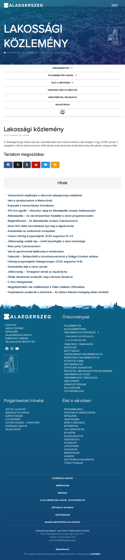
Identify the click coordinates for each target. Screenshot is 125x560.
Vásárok (69, 456)
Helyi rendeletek (73, 364)
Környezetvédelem (75, 384)
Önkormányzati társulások (80, 378)
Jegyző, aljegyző (15, 409)
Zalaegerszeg (23, 5)
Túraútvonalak (73, 463)
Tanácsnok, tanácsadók (78, 344)
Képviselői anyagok (62, 508)
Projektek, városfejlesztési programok (88, 371)
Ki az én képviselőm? (76, 340)
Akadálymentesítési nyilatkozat (62, 522)
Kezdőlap (13, 52)
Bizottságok (71, 351)
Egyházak (70, 433)
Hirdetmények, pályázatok (62, 97)
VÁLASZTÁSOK (62, 105)
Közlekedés (70, 449)
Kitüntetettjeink (74, 361)
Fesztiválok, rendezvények (80, 413)
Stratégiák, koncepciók (78, 368)
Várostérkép (71, 381)
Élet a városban (61, 83)
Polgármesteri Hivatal (60, 75)
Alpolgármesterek (75, 329)
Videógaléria (71, 419)
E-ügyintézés (12, 419)
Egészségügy (72, 439)
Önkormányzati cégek (77, 374)
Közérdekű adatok (16, 426)
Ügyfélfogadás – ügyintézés (22, 423)
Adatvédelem (62, 515)
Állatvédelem (72, 388)
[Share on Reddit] (36, 165)
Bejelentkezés (62, 549)
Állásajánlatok (73, 436)
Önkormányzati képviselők (80, 332)
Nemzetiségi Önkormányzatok (82, 358)
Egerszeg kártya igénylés (62, 90)
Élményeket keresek (17, 338)
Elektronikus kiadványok (79, 460)
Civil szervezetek (74, 429)
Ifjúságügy (70, 443)
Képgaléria (11, 332)
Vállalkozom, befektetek (20, 342)
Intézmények (71, 426)
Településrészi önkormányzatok (83, 354)
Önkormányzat (60, 68)
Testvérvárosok (74, 391)
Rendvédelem (71, 453)
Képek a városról (74, 423)
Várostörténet (14, 328)
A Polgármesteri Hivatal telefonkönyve (62, 500)
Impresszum (62, 486)
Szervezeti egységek (17, 413)
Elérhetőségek (14, 416)
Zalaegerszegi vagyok (18, 335)
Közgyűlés (70, 348)
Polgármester (72, 326)
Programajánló (73, 409)
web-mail (62, 493)
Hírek (30, 52)
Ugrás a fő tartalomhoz (113, 1)
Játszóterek (71, 446)
